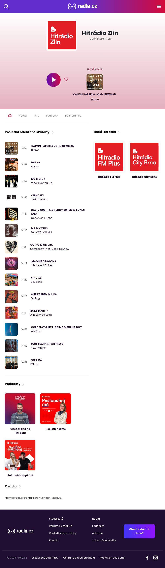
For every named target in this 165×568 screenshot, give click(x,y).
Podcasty (12, 384)
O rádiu (11, 486)
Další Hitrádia (105, 132)
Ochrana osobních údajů (79, 557)
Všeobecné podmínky (45, 557)
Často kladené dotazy (62, 533)
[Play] (53, 80)
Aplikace (97, 533)
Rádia (96, 518)
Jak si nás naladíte (104, 540)
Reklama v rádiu (59, 526)
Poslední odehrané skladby (28, 132)
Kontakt (53, 540)
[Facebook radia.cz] (147, 557)
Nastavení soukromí (112, 557)
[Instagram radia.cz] (155, 557)
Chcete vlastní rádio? (139, 531)
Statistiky (54, 518)
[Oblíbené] (66, 80)
